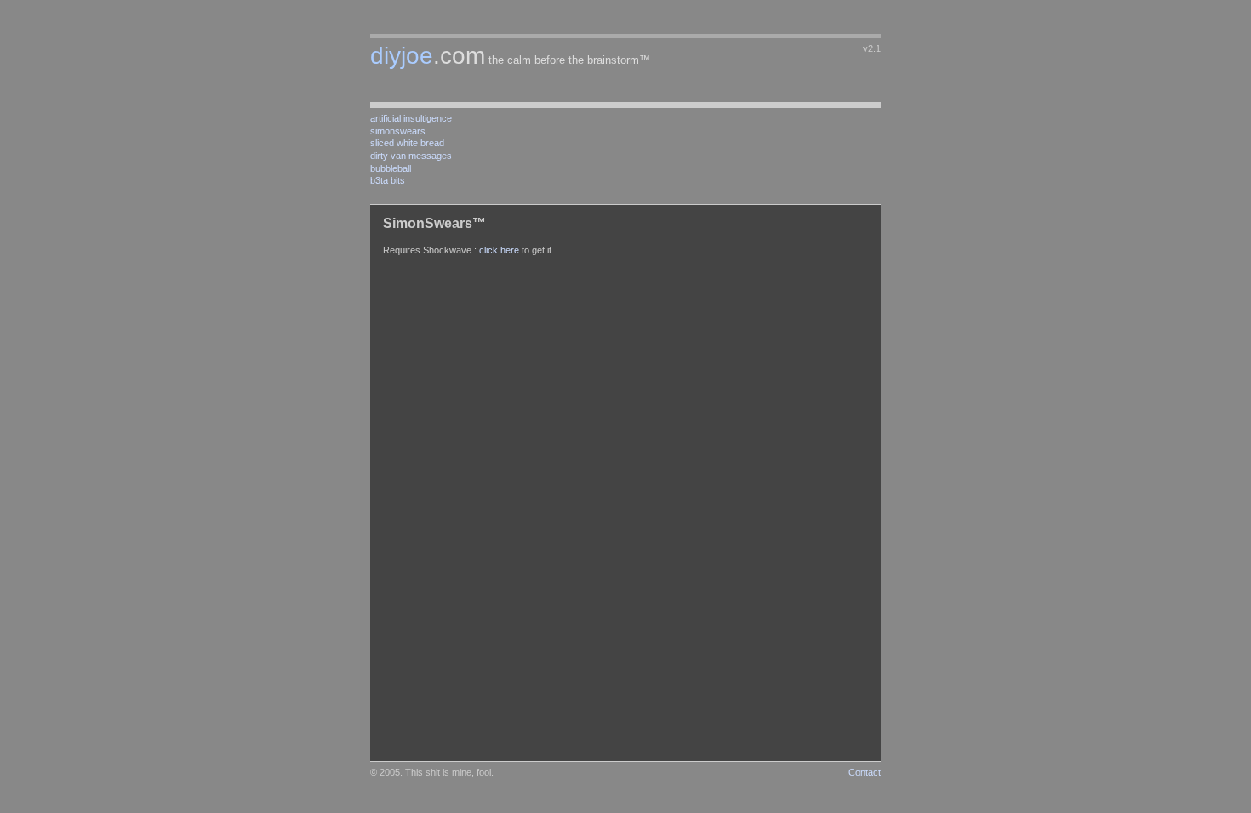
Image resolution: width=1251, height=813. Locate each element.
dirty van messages (411, 156)
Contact (864, 772)
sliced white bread (407, 143)
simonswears (398, 131)
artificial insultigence (411, 118)
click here (499, 250)
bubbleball (390, 168)
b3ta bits (387, 180)
